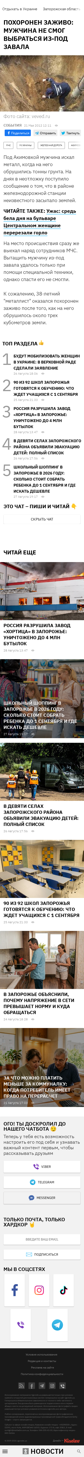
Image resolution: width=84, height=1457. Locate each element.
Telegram (46, 1182)
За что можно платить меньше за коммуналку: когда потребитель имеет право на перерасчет (37, 1087)
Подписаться (46, 1254)
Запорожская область (61, 9)
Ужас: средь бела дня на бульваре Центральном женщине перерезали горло (40, 222)
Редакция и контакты (42, 1361)
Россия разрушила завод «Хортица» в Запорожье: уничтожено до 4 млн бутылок (37, 634)
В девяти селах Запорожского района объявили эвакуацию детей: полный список (47, 446)
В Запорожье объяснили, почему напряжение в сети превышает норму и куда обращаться (39, 1003)
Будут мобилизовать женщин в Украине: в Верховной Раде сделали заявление (47, 362)
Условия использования (41, 1354)
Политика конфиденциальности (42, 1374)
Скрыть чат (42, 519)
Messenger (46, 1198)
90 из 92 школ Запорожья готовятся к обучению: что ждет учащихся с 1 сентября (46, 388)
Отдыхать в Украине (19, 9)
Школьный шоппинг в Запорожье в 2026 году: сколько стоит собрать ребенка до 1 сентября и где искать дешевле (45, 479)
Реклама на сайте (42, 1367)
